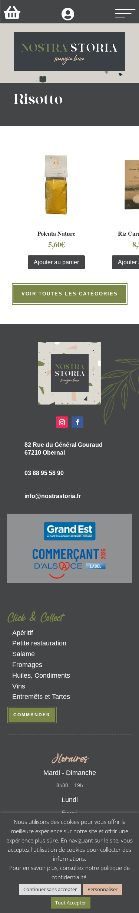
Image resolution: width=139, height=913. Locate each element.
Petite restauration (39, 643)
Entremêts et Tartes (41, 696)
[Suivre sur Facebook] (77, 422)
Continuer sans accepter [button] (50, 889)
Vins (18, 686)
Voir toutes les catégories (69, 294)
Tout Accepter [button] (70, 902)
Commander (31, 714)
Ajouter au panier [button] (56, 262)
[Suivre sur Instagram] (62, 422)
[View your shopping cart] (12, 12)
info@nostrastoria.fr (52, 496)
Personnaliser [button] (102, 889)
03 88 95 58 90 (44, 473)
